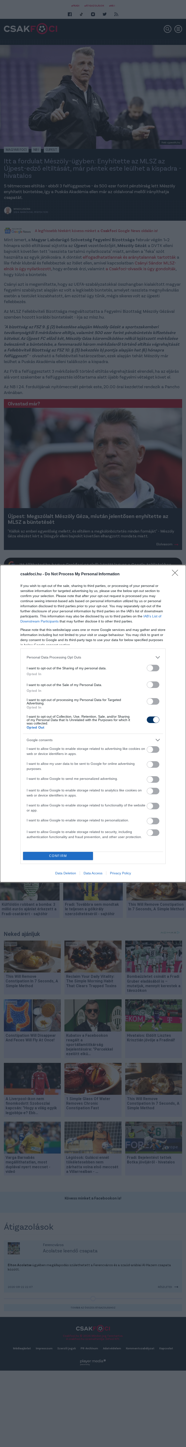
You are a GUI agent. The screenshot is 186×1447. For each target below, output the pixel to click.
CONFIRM (58, 856)
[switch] (153, 668)
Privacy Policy (120, 873)
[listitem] (93, 657)
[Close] (176, 574)
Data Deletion (65, 873)
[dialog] (93, 723)
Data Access (93, 873)
